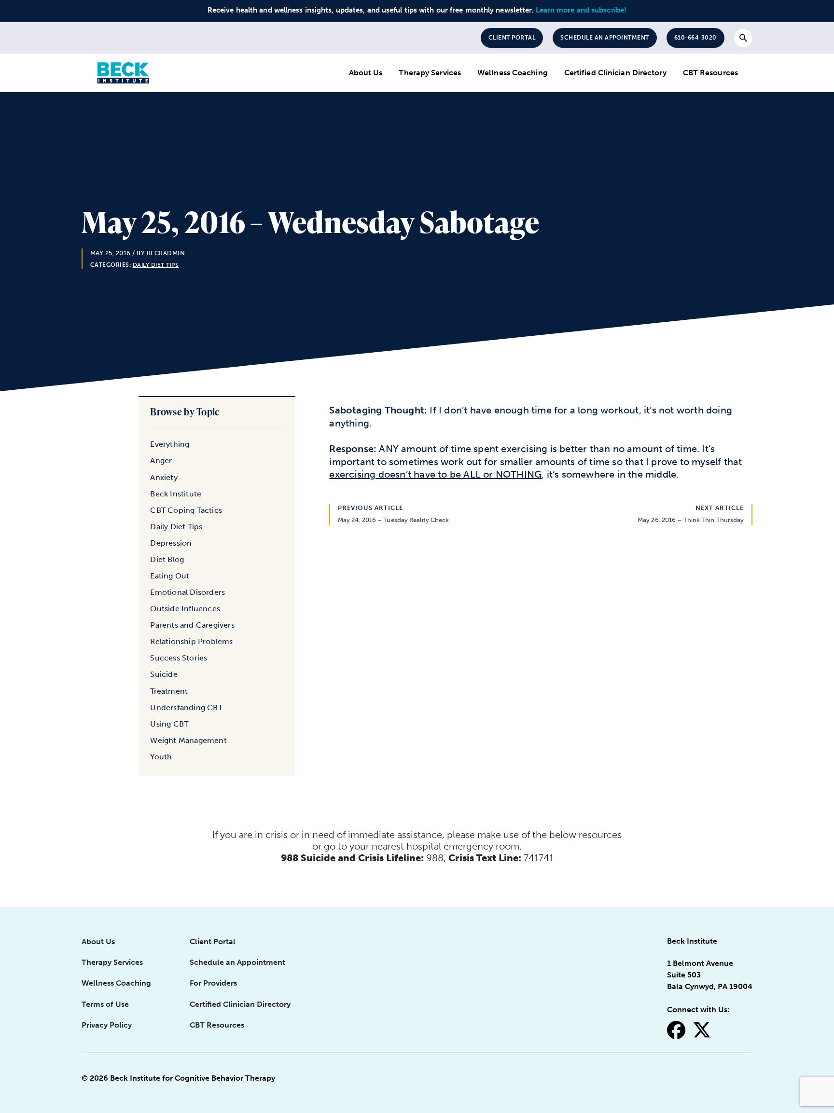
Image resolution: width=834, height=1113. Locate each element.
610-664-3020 (695, 37)
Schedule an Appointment (604, 37)
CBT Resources (710, 72)
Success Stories (178, 657)
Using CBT (169, 723)
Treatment (169, 691)
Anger (161, 460)
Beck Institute (175, 493)
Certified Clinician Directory (615, 72)
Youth (161, 756)
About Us (366, 72)
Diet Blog (167, 559)
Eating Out (169, 575)
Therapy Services (430, 72)
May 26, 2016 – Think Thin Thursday (691, 519)
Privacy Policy (107, 1025)
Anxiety (163, 477)
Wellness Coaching (512, 72)
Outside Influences (185, 608)
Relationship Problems (191, 641)
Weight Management (188, 740)
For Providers (213, 983)
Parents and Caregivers (192, 625)
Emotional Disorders (187, 592)
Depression (171, 543)
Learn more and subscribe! (581, 10)
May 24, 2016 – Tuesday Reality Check (393, 519)
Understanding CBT (186, 707)
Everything (169, 444)
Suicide (163, 674)
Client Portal (512, 37)
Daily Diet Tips (156, 264)
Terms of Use (105, 1004)
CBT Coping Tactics (186, 510)
